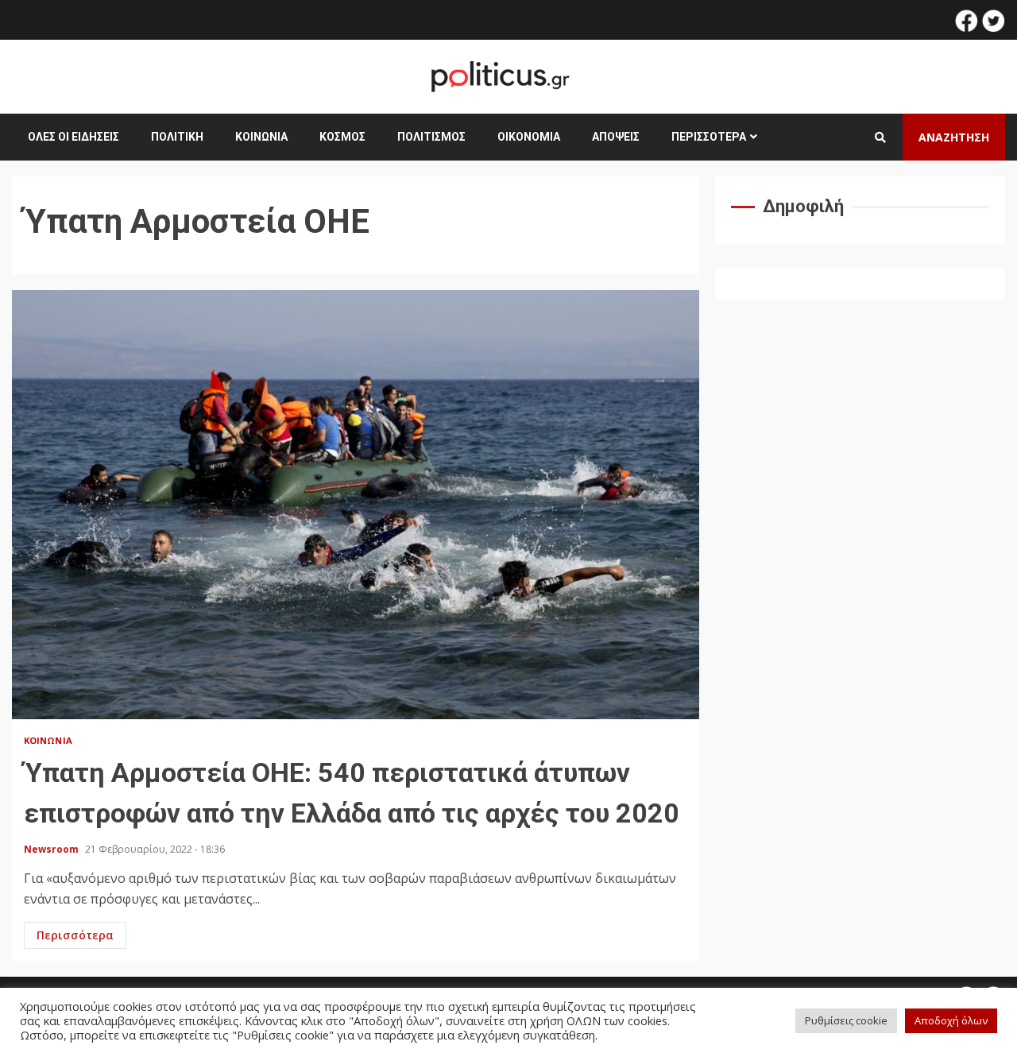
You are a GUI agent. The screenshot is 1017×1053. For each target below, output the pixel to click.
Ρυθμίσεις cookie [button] (846, 1020)
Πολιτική (177, 136)
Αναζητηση (953, 137)
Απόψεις (616, 136)
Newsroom (52, 849)
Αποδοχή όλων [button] (951, 1020)
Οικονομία (528, 136)
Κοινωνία (261, 136)
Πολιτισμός (431, 136)
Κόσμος (342, 136)
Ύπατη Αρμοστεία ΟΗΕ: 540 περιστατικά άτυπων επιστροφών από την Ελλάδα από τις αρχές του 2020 (355, 504)
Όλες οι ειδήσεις (73, 136)
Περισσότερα (708, 136)
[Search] (880, 137)
